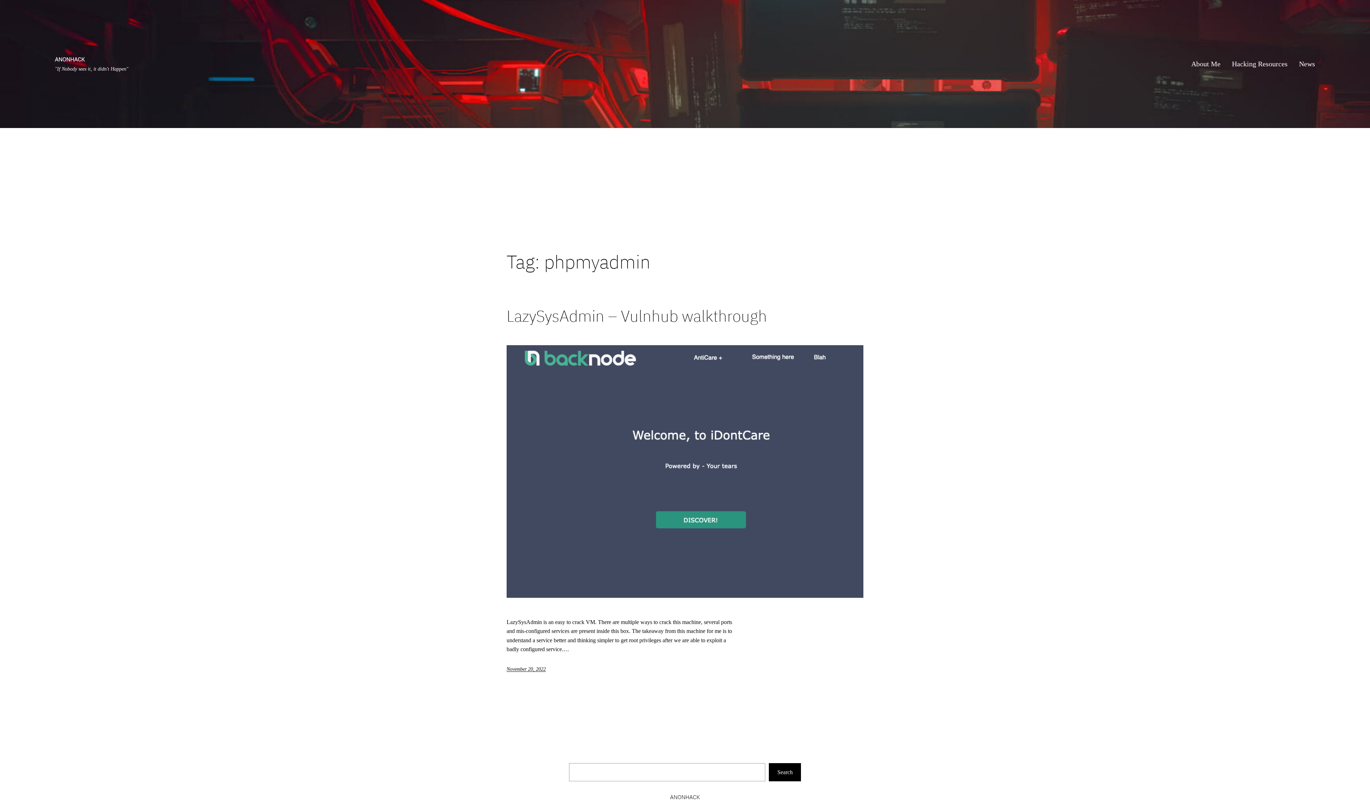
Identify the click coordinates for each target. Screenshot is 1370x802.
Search (785, 772)
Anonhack (70, 59)
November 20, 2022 (526, 669)
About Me (1206, 64)
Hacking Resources (1260, 64)
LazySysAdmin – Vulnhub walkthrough (637, 316)
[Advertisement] (685, 189)
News (1307, 64)
